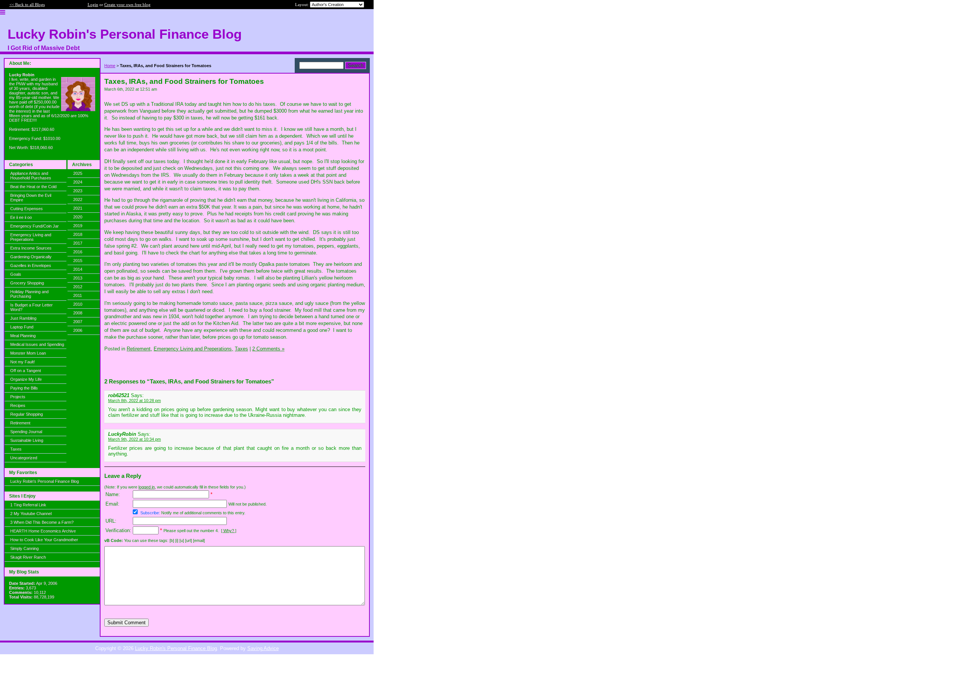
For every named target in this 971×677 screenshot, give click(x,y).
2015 (77, 260)
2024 (77, 182)
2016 (77, 252)
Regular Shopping (26, 414)
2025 (77, 173)
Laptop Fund (21, 327)
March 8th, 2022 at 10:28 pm (134, 400)
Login (93, 4)
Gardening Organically (31, 256)
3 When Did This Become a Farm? (42, 522)
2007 (77, 321)
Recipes (17, 405)
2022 (77, 199)
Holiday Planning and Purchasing (29, 293)
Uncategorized (23, 458)
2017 (77, 243)
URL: (110, 521)
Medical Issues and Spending (37, 344)
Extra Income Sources (31, 248)
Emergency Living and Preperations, (193, 349)
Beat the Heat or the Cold (33, 186)
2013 (77, 278)
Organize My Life (26, 379)
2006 (77, 330)
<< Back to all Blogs (27, 4)
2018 (77, 234)
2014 (77, 269)
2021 (77, 208)
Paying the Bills (24, 388)
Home (109, 65)
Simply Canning (24, 548)
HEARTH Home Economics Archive (43, 531)
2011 (77, 295)
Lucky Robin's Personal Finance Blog (44, 481)
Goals (15, 274)
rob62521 (118, 395)
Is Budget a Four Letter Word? (31, 307)
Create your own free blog (127, 4)
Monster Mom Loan (28, 353)
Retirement (20, 423)
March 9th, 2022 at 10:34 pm (134, 439)
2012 (77, 286)
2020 (77, 217)
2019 (77, 225)
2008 (77, 313)
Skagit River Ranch (28, 557)
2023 (77, 190)
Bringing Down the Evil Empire (30, 197)
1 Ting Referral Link (28, 505)
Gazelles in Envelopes (30, 265)
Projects (17, 396)
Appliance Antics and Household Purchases (30, 175)
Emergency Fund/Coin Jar (34, 226)
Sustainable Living (26, 440)
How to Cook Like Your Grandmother (44, 539)
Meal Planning (23, 335)
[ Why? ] (228, 530)
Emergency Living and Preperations (30, 237)
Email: (112, 504)
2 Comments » (268, 349)
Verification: (118, 530)
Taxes (16, 449)
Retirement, (139, 349)
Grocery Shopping (27, 283)
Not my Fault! (22, 362)
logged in (146, 487)
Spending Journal (26, 431)
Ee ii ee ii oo (21, 217)
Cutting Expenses (26, 208)
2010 (77, 304)
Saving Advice (263, 648)
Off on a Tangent (25, 370)
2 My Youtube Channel (31, 513)
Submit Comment (126, 622)
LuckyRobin (122, 434)
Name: (112, 494)
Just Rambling (23, 318)
